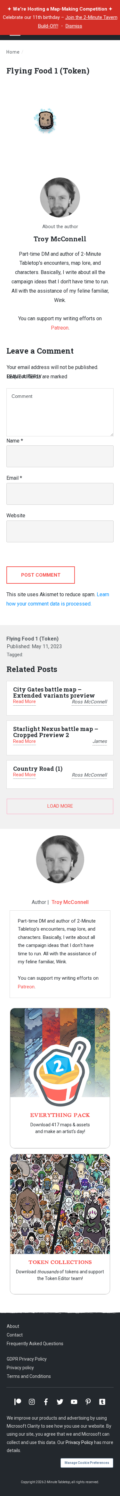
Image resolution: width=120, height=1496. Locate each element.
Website (15, 515)
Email (14, 478)
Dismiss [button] (74, 26)
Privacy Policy (79, 1442)
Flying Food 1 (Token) (47, 70)
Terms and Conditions (29, 1376)
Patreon (59, 328)
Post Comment (40, 575)
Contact (15, 1334)
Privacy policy (20, 1367)
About (13, 1326)
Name (14, 441)
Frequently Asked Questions (35, 1343)
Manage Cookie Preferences (87, 1463)
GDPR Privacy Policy (27, 1359)
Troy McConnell (70, 902)
